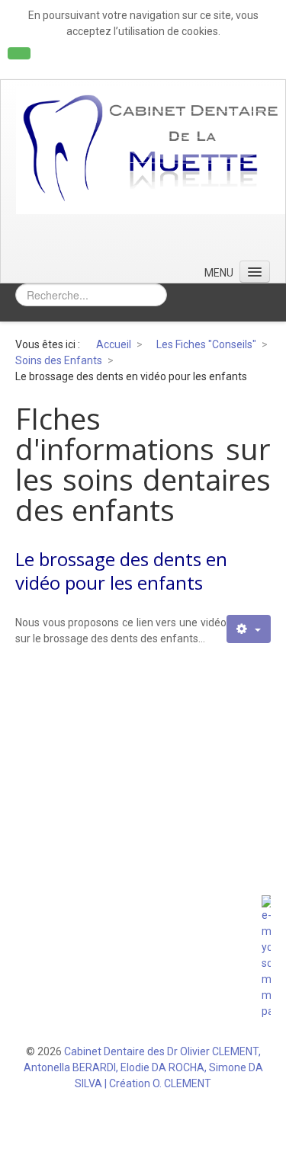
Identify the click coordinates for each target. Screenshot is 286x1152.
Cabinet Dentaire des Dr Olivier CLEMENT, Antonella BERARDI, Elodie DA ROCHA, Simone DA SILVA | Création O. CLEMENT (143, 1067)
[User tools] (249, 629)
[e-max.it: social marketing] (266, 957)
